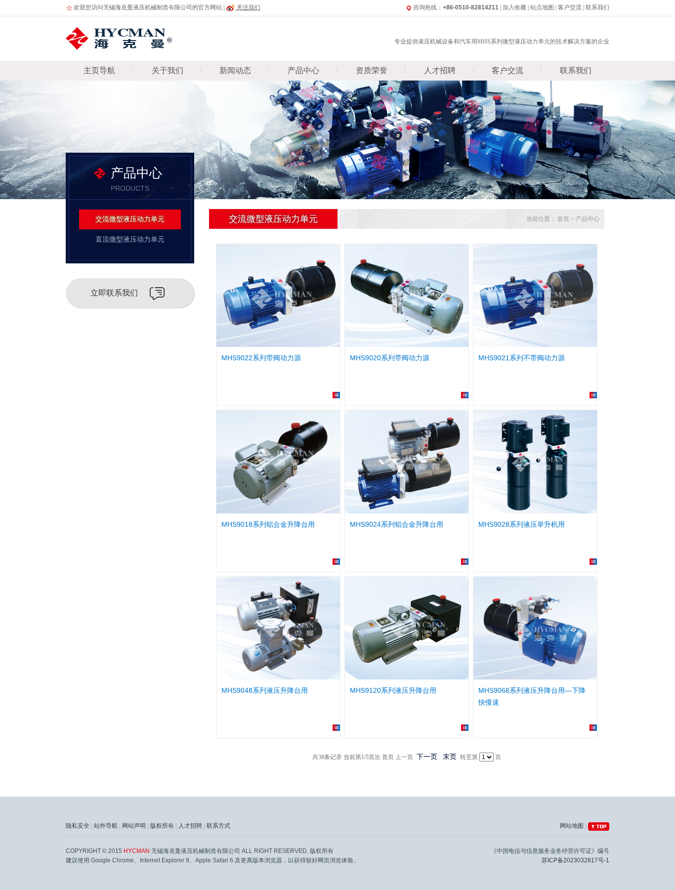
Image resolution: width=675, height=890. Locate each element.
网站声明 (134, 825)
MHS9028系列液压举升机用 (521, 524)
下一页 (427, 757)
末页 (450, 757)
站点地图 (542, 7)
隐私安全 (77, 825)
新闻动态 (235, 70)
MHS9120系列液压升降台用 (393, 690)
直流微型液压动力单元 (130, 239)
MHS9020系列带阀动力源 (389, 358)
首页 (563, 218)
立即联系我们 (114, 293)
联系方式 (218, 825)
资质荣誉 (371, 70)
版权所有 (162, 825)
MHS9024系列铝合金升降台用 (396, 524)
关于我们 (167, 70)
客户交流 (570, 7)
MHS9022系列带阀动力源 (261, 358)
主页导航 (99, 70)
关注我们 (247, 7)
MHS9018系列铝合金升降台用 (268, 524)
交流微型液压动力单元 (130, 219)
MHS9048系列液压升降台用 (264, 690)
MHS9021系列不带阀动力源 (521, 358)
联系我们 (597, 7)
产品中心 (303, 70)
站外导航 (106, 825)
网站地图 (572, 825)
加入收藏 (514, 7)
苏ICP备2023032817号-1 (575, 860)
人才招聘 (440, 70)
